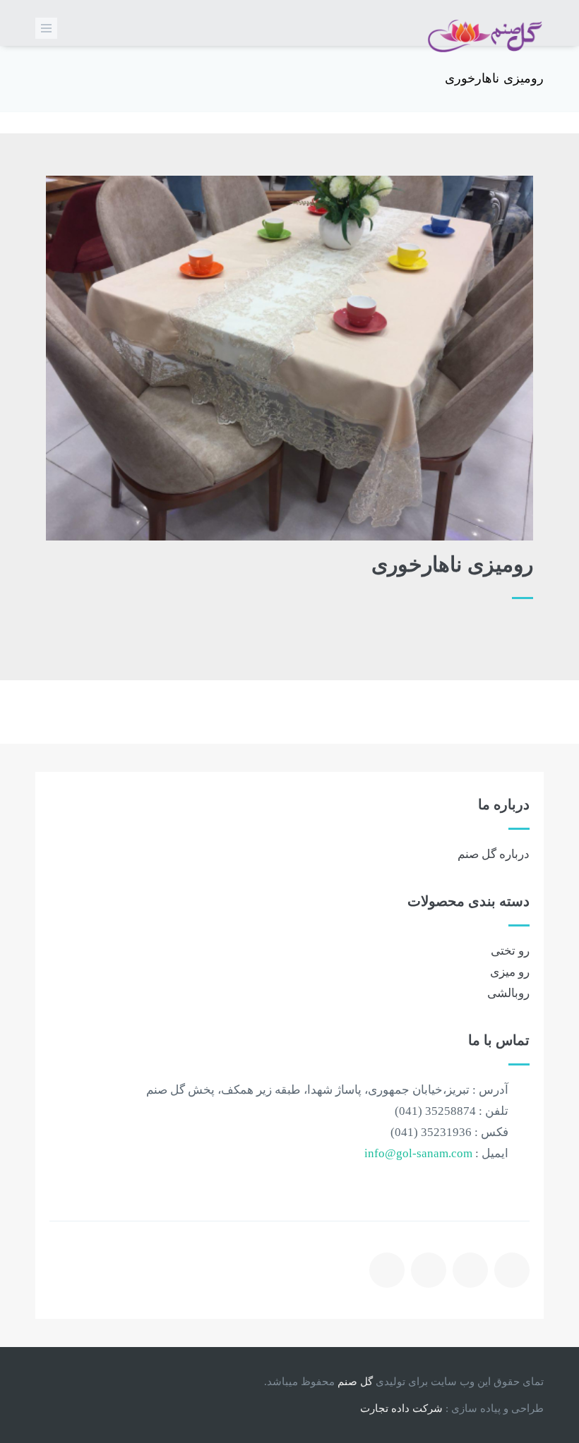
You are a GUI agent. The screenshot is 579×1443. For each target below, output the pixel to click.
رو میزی (510, 972)
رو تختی (510, 951)
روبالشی (508, 993)
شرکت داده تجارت (401, 1408)
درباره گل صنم (494, 854)
